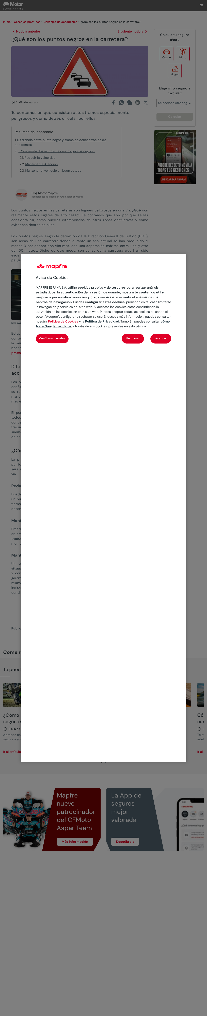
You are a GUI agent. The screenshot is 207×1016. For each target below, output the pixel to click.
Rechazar (132, 338)
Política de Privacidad (102, 321)
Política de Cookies (63, 321)
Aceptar (160, 338)
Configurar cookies (52, 338)
